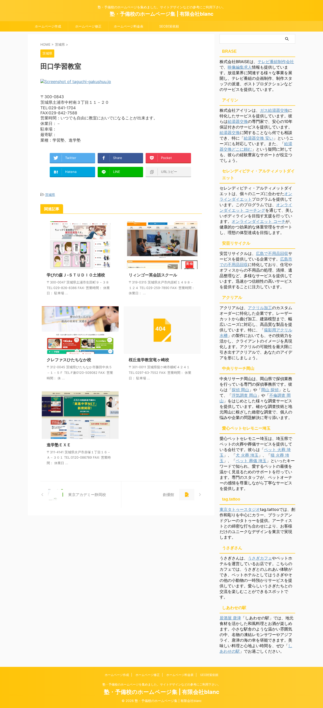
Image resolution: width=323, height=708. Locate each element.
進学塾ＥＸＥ (59, 444)
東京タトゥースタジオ (240, 509)
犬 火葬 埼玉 (247, 455)
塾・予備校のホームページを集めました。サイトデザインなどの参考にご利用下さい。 (161, 684)
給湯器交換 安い (258, 138)
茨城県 (50, 195)
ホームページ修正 (88, 26)
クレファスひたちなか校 (69, 359)
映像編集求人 (240, 67)
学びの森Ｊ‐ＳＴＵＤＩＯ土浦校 (76, 274)
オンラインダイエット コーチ (258, 221)
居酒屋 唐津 (230, 617)
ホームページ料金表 (128, 26)
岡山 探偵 (270, 389)
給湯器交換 (238, 121)
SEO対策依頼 (169, 26)
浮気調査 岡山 (244, 395)
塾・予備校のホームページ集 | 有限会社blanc (161, 14)
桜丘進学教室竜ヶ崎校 (149, 359)
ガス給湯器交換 (274, 110)
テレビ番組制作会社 (276, 61)
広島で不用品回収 (272, 253)
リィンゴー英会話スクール (153, 274)
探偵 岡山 (240, 389)
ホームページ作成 (48, 26)
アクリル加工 (260, 307)
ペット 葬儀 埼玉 (251, 460)
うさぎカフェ (260, 558)
